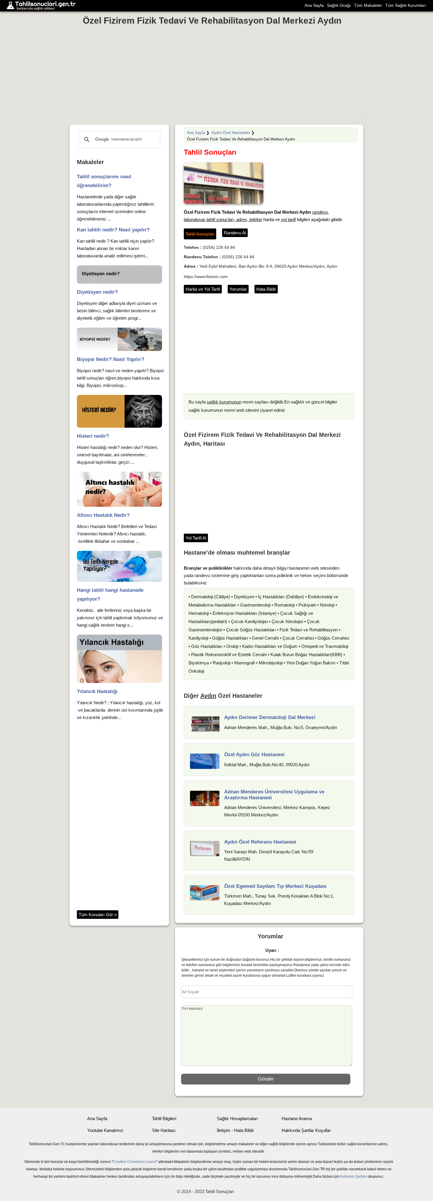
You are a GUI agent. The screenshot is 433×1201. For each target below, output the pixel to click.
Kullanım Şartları (353, 1176)
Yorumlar (238, 289)
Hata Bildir (266, 289)
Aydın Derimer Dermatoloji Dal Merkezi (269, 717)
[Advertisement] (217, 77)
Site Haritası (164, 1130)
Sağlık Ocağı (339, 5)
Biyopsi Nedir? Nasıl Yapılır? (110, 359)
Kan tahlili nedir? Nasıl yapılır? (113, 230)
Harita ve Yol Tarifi (203, 289)
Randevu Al (235, 232)
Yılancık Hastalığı (97, 691)
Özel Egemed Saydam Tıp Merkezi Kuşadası (275, 886)
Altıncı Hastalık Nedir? (103, 515)
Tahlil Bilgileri (164, 1118)
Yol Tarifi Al (196, 537)
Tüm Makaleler (368, 5)
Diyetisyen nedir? (97, 292)
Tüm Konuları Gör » (98, 914)
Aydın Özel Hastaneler (230, 132)
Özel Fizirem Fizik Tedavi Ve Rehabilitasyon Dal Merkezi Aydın (212, 20)
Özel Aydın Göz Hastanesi (254, 754)
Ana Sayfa (314, 5)
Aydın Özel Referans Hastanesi (260, 842)
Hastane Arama (297, 1118)
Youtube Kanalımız (105, 1130)
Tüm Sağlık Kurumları (405, 5)
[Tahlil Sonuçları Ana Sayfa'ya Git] (43, 6)
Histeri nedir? (93, 436)
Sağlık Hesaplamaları (237, 1118)
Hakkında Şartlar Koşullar (306, 1130)
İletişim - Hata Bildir (235, 1130)
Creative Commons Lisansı (134, 1162)
